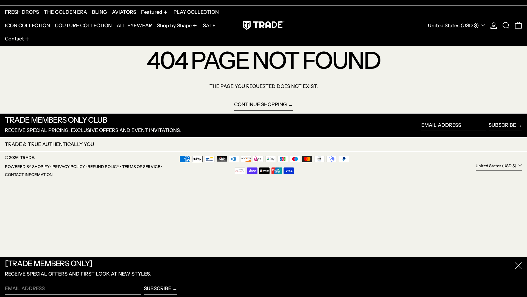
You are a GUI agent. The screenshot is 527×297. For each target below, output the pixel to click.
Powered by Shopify (27, 166)
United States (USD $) (454, 26)
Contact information (29, 174)
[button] (506, 26)
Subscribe (502, 125)
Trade (27, 157)
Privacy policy (68, 166)
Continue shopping (260, 104)
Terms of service (141, 166)
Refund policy (103, 166)
